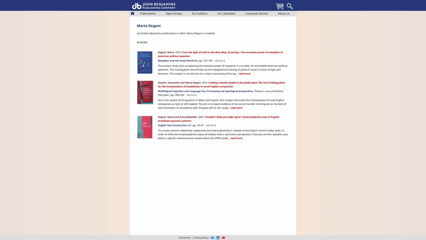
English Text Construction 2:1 (174, 125)
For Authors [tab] (199, 13)
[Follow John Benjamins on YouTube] (223, 237)
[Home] (153, 4)
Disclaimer (185, 237)
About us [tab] (284, 13)
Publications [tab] (148, 13)
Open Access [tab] (174, 13)
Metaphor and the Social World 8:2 (178, 60)
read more (244, 73)
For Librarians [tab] (226, 13)
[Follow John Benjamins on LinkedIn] (217, 237)
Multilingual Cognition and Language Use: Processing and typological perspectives (205, 91)
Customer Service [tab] (256, 13)
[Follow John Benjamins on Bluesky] (212, 237)
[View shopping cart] (280, 9)
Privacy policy (200, 237)
